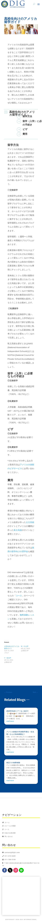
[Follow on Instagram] (15, 870)
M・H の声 (24, 646)
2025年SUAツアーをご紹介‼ (17, 711)
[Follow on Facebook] (4, 870)
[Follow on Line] (21, 870)
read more (10, 721)
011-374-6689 (10, 856)
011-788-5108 (10, 859)
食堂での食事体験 (13, 762)
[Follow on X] (10, 870)
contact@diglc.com (12, 852)
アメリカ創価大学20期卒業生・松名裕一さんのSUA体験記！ (20, 732)
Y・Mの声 (7, 658)
